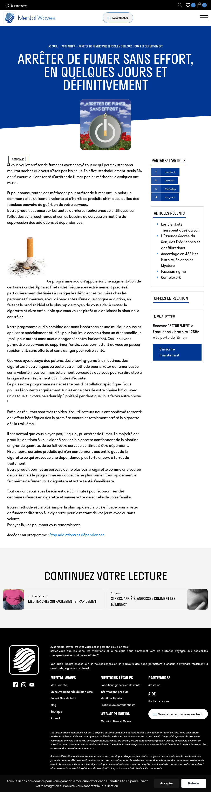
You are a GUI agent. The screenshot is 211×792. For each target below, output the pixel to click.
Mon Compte (58, 685)
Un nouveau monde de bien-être (71, 691)
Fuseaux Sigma (173, 271)
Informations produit (114, 691)
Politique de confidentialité (118, 705)
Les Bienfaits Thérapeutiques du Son (180, 227)
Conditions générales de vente (121, 685)
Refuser (193, 783)
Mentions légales (112, 698)
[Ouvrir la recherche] (180, 5)
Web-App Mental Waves (116, 721)
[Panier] (202, 5)
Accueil (55, 718)
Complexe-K (171, 277)
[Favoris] (188, 5)
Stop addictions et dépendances (76, 535)
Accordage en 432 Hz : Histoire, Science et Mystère (179, 260)
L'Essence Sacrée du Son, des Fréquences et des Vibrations (180, 242)
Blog (53, 705)
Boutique (56, 711)
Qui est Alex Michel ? (63, 698)
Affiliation (154, 685)
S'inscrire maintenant (169, 352)
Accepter (166, 783)
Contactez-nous (158, 701)
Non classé (19, 159)
